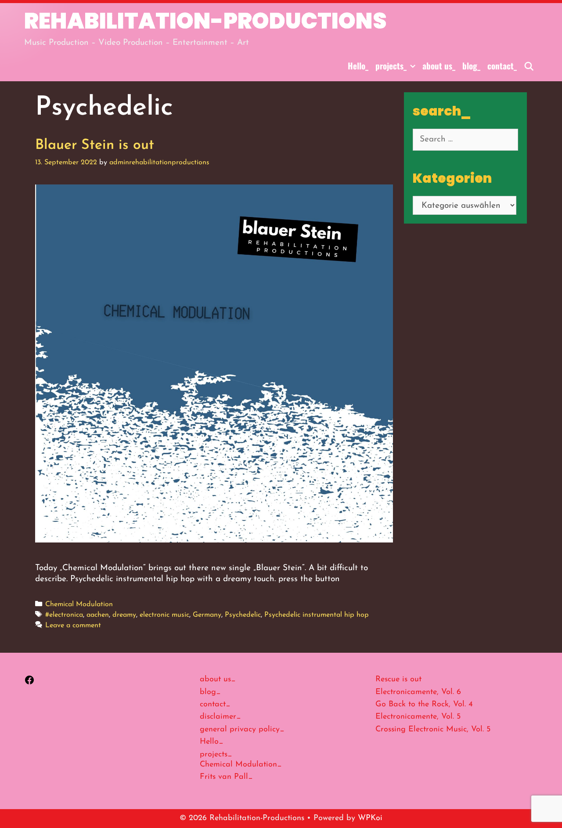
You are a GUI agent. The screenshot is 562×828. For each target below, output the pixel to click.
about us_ (438, 65)
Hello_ (358, 65)
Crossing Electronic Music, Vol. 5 (432, 730)
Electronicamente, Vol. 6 (418, 692)
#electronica (64, 614)
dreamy (124, 614)
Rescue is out (398, 679)
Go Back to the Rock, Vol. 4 (424, 705)
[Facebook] (29, 683)
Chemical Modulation (79, 604)
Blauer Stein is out (94, 145)
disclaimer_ (220, 717)
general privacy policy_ (242, 730)
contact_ (502, 65)
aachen (97, 614)
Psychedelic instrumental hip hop (316, 614)
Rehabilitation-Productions (205, 20)
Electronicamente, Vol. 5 (418, 717)
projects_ (391, 65)
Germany (207, 614)
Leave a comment (73, 625)
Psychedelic (243, 614)
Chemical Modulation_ (241, 765)
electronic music (164, 614)
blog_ (471, 65)
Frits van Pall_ (226, 777)
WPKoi (370, 818)
